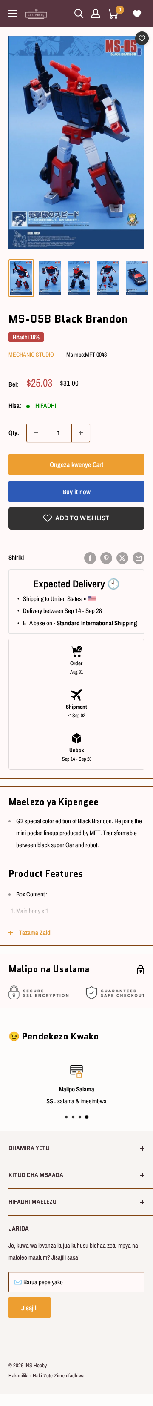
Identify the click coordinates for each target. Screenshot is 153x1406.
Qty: (13, 432)
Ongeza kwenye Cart (76, 464)
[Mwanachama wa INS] (95, 13)
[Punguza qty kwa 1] (36, 433)
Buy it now (76, 491)
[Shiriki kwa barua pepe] (138, 558)
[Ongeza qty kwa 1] (81, 433)
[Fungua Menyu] (12, 13)
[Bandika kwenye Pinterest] (106, 558)
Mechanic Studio (31, 354)
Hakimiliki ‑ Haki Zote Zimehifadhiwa (46, 1375)
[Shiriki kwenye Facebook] (90, 558)
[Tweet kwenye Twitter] (122, 558)
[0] (113, 14)
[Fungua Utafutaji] (79, 13)
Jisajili (29, 1307)
